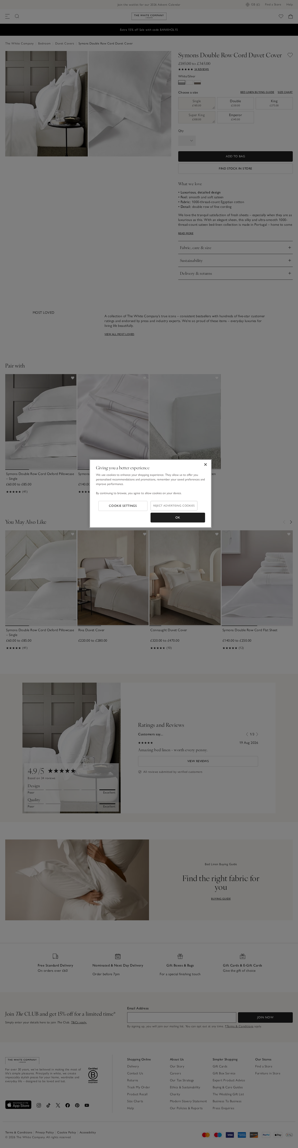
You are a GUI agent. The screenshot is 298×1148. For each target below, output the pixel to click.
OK (177, 517)
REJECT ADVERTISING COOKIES (174, 505)
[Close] (205, 464)
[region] (150, 493)
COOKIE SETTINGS (123, 506)
